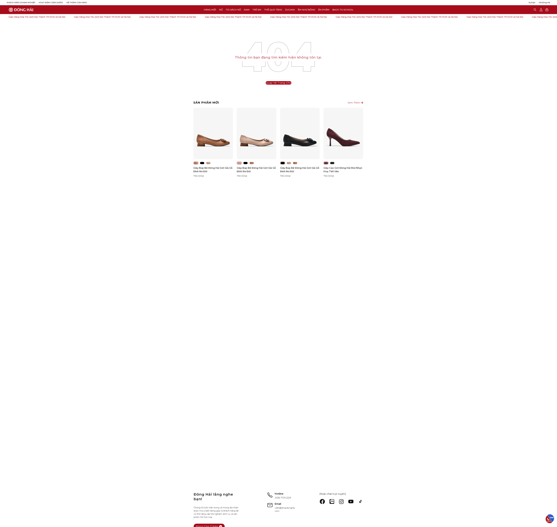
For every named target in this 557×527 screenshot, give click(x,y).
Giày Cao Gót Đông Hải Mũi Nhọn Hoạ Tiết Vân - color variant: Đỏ (326, 163)
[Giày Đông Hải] (21, 9)
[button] (290, 9)
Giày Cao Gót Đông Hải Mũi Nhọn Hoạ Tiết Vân (342, 170)
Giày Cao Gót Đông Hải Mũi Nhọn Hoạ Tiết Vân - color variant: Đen (332, 163)
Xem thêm (354, 102)
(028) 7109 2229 (283, 497)
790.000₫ (198, 176)
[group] (278, 143)
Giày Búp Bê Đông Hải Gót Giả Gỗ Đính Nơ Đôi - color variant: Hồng (208, 163)
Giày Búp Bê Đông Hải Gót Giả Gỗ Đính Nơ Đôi (212, 170)
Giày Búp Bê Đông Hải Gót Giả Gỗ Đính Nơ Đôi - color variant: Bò (195, 163)
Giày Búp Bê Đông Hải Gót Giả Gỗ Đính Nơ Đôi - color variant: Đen (202, 163)
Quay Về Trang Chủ (278, 82)
